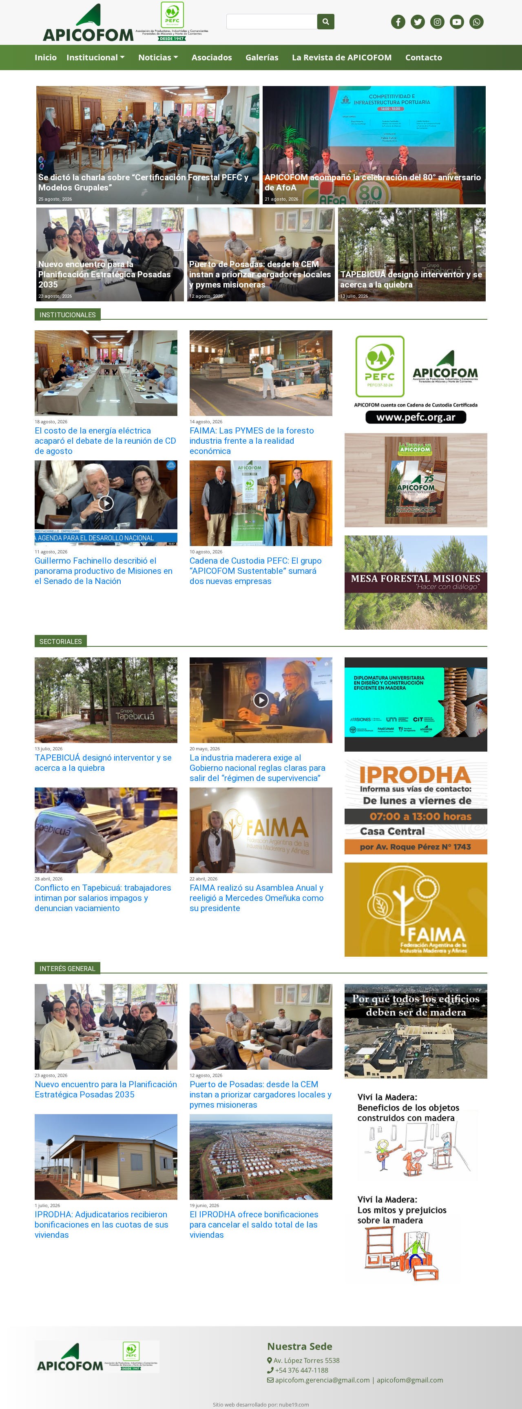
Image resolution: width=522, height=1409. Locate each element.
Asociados (212, 57)
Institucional (92, 57)
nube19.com (294, 1404)
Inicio (46, 57)
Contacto (423, 57)
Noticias (154, 57)
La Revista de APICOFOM (342, 57)
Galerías (262, 57)
